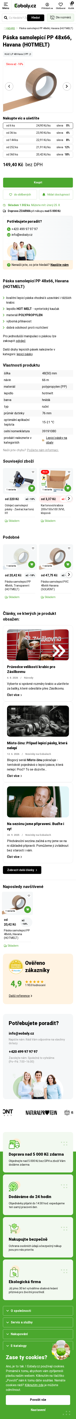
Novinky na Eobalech (38, 754)
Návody (28, 677)
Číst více (13, 695)
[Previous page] (9, 86)
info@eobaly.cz (21, 1033)
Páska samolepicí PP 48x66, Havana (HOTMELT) (46, 28)
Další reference (19, 996)
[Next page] (67, 86)
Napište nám (59, 265)
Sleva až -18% (14, 64)
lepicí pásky (25, 354)
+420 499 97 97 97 (23, 1051)
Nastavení (38, 1410)
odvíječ (21, 341)
